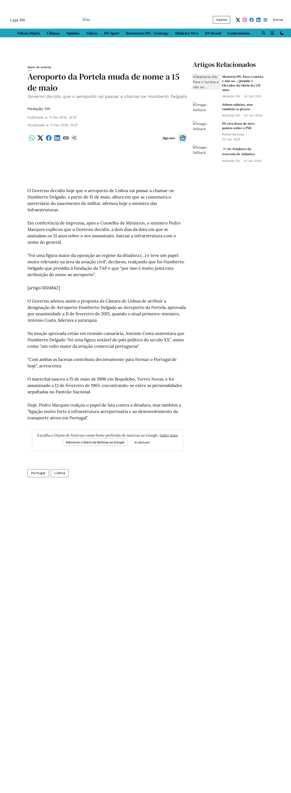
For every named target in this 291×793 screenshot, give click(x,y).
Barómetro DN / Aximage (147, 33)
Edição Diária (28, 33)
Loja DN (17, 20)
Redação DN (38, 108)
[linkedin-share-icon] (57, 140)
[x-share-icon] (40, 140)
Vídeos (91, 33)
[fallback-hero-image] (206, 82)
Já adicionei (142, 442)
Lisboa (59, 473)
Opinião (72, 33)
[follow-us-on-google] (182, 138)
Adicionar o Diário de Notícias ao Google (95, 442)
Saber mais (169, 435)
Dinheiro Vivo (186, 33)
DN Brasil (213, 33)
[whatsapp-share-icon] (31, 140)
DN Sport (111, 33)
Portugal (38, 473)
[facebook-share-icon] (48, 140)
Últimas (53, 33)
